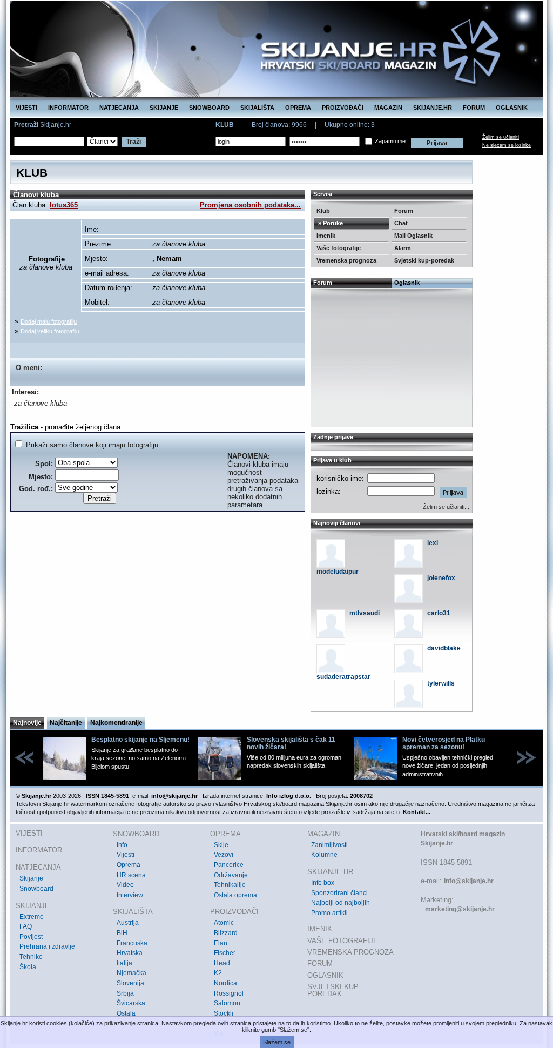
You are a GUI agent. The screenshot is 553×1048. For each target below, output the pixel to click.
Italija (124, 963)
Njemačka (131, 973)
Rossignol (229, 993)
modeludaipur (337, 571)
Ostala (126, 1013)
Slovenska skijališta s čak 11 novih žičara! (291, 743)
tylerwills (441, 683)
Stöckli (223, 1013)
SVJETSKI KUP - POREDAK (335, 990)
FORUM (474, 107)
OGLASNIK (512, 107)
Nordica (225, 983)
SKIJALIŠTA (257, 107)
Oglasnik (407, 282)
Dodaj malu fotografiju (49, 321)
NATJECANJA (119, 107)
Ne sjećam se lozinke (506, 145)
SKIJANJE (164, 107)
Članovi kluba (36, 195)
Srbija (125, 993)
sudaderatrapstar (343, 677)
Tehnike (31, 956)
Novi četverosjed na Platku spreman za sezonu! (443, 743)
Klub (323, 210)
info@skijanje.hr (469, 881)
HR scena (131, 875)
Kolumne (324, 854)
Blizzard (226, 933)
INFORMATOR (68, 107)
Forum (403, 210)
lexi (432, 543)
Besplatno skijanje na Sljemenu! (140, 739)
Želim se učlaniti (500, 137)
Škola (27, 967)
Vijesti (125, 854)
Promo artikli (329, 913)
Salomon (227, 1003)
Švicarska (131, 1003)
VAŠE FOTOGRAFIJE (342, 940)
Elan (220, 943)
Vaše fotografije (338, 248)
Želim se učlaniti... (446, 506)
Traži (133, 141)
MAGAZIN (388, 107)
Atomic (224, 922)
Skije (221, 845)
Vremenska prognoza (346, 260)
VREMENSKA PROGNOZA (350, 952)
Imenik (325, 235)
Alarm (402, 248)
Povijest (31, 936)
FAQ (25, 926)
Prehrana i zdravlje (47, 946)
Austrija (128, 922)
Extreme (31, 917)
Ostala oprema (235, 895)
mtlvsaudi (364, 613)
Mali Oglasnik (413, 235)
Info (122, 845)
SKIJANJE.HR (432, 107)
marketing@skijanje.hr (460, 909)
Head (222, 963)
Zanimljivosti (329, 845)
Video (125, 885)
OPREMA (298, 107)
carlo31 (438, 613)
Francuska (132, 943)
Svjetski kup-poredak (424, 260)
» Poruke (329, 223)
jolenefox (441, 578)
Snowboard (36, 888)
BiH (122, 933)
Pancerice (229, 865)
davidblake (444, 648)
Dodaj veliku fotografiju (50, 331)
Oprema (128, 865)
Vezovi (223, 854)
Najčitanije (66, 723)
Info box (322, 882)
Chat (401, 223)
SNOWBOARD (209, 107)
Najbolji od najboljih (340, 902)
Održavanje (231, 875)
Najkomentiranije (116, 723)
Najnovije (27, 723)
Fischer (224, 953)
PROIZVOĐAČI (342, 107)
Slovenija (130, 983)
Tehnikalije (230, 885)
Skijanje (31, 878)
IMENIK (319, 928)
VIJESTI (26, 107)
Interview (130, 895)
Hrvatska (130, 953)
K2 (218, 973)
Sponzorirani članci (339, 893)
